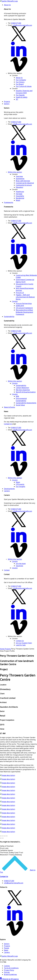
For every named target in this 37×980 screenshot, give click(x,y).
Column (15, 301)
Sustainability (9, 316)
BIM (17, 396)
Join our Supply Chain (24, 643)
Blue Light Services (23, 181)
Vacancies (19, 566)
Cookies (7, 966)
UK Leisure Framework (24, 308)
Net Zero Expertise (23, 390)
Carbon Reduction (22, 388)
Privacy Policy (9, 970)
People (6, 948)
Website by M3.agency (10, 979)
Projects (7, 101)
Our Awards (20, 95)
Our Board (19, 84)
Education (19, 187)
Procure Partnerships (24, 303)
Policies (7, 972)
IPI (17, 99)
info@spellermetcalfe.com (22, 25)
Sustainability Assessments (26, 403)
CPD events (20, 484)
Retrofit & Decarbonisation (26, 392)
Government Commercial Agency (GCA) (25, 281)
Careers (7, 491)
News (18, 482)
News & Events (9, 407)
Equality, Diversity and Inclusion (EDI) (24, 92)
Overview (19, 176)
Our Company (21, 80)
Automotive (20, 178)
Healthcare (20, 192)
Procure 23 (20, 293)
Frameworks (8, 202)
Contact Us (8, 424)
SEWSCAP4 (20, 306)
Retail (18, 200)
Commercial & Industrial (25, 183)
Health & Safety (21, 97)
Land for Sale (21, 645)
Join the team (21, 563)
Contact (7, 570)
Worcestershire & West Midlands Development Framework (24, 312)
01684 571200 (16, 23)
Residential (20, 198)
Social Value (20, 405)
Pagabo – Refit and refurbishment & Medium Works (25, 297)
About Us (7, 5)
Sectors (6, 104)
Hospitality (20, 196)
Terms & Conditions (11, 968)
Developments (9, 489)
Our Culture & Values (24, 86)
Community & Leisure (24, 185)
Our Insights (20, 486)
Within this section (15, 172)
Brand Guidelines (10, 974)
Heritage (19, 194)
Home (2, 649)
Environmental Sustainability (21, 399)
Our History (20, 82)
